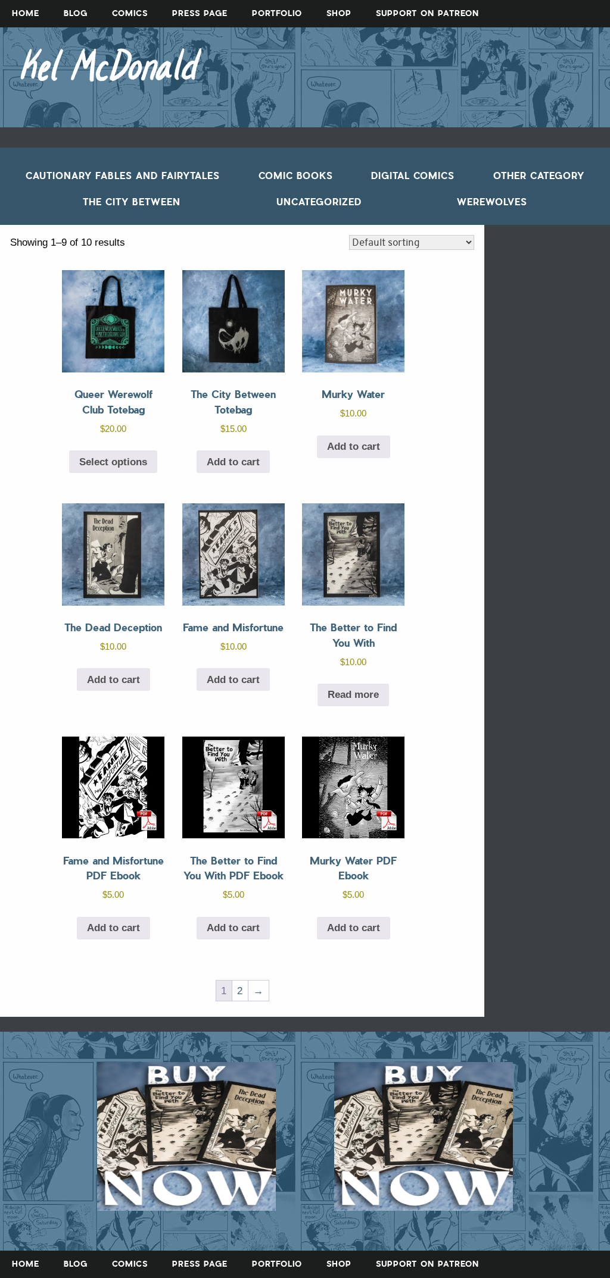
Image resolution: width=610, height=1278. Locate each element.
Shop (338, 13)
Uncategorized (319, 201)
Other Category (538, 176)
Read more (353, 694)
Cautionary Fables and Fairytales (123, 176)
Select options (113, 462)
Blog (76, 13)
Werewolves (492, 201)
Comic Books (296, 176)
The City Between (131, 201)
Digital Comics (413, 176)
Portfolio (277, 13)
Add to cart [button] (233, 462)
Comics (130, 13)
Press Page (200, 13)
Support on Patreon (427, 13)
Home (25, 13)
